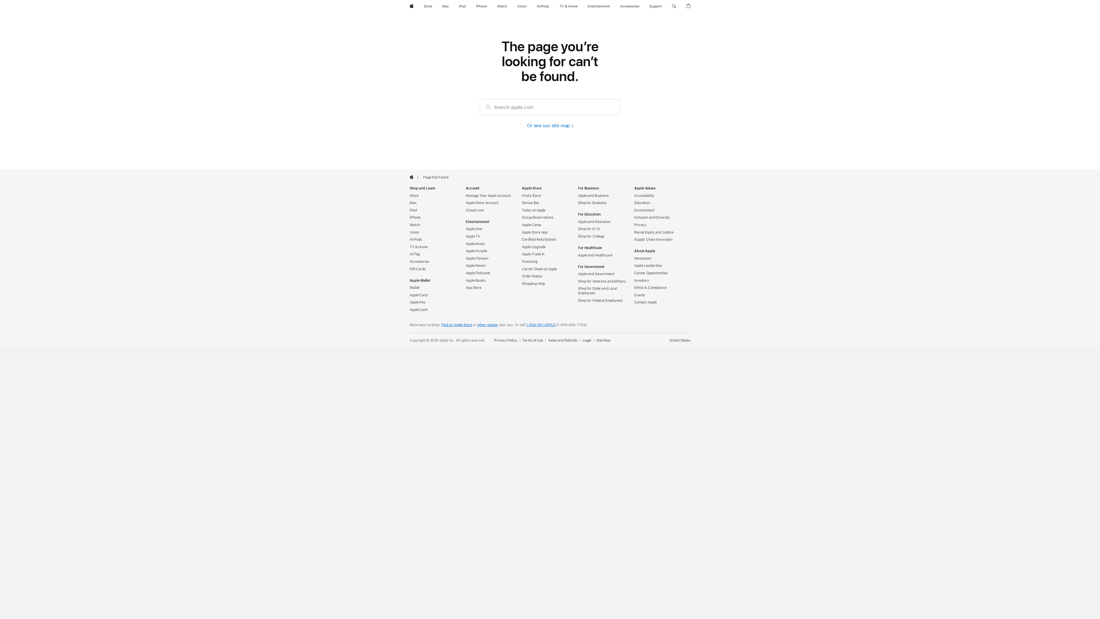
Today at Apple (533, 210)
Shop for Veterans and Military (602, 281)
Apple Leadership (648, 266)
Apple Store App (534, 232)
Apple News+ (476, 266)
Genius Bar (530, 203)
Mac (413, 203)
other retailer (487, 325)
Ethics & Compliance (650, 288)
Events (639, 295)
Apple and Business (593, 196)
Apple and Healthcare (595, 255)
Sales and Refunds (563, 340)
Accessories (419, 262)
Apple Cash (419, 310)
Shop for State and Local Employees (597, 291)
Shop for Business (592, 203)
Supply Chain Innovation (653, 240)
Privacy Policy (505, 340)
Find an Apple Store (456, 325)
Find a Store (531, 196)
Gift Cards (418, 269)
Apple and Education (594, 222)
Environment (644, 210)
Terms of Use (532, 340)
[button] (674, 6)
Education (642, 203)
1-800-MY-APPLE (540, 325)
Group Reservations (537, 218)
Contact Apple (645, 302)
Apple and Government (596, 274)
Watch (415, 225)
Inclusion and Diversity (652, 218)
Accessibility (644, 196)
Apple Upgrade (533, 247)
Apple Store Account (482, 203)
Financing (529, 262)
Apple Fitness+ (477, 258)
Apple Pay (418, 302)
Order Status (532, 276)
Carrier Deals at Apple (539, 269)
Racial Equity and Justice (653, 232)
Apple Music (475, 244)
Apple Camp (531, 225)
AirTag (415, 254)
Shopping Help (533, 284)
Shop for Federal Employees (600, 301)
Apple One (474, 229)
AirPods (416, 240)
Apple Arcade (476, 251)
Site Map (603, 340)
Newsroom (642, 258)
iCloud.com (475, 210)
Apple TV (473, 236)
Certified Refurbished (538, 240)
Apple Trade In (533, 254)
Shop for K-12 (589, 229)
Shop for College (591, 236)
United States (679, 340)
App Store (474, 288)
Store (414, 196)
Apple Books (476, 281)
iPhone (415, 218)
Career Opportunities (651, 273)
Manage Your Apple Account (488, 196)
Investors (641, 281)
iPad (413, 210)
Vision (414, 232)
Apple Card (418, 295)
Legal (587, 340)
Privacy (640, 225)
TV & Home (419, 247)
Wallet (414, 288)
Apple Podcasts (478, 273)
